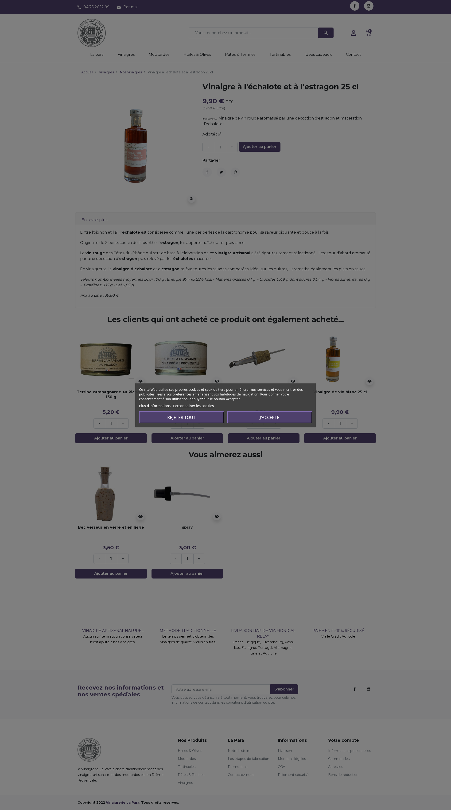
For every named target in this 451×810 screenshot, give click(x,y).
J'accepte (269, 417)
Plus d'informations (155, 405)
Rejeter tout (181, 417)
